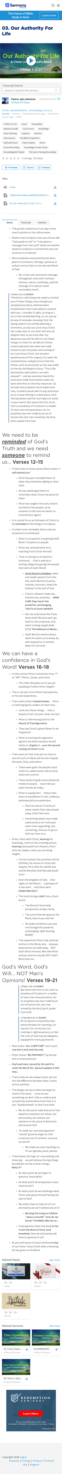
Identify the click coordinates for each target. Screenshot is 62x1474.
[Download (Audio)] (55, 187)
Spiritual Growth (11, 128)
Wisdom (38, 133)
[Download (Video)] (55, 195)
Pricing (26, 1460)
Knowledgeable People (14, 152)
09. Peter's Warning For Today (20, 1378)
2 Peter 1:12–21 (10, 124)
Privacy (37, 1460)
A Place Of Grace (20, 102)
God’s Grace (28, 128)
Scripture (25, 133)
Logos (23, 1457)
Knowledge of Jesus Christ (35, 147)
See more (54, 1260)
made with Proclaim (48, 99)
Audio (13, 187)
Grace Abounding (11, 147)
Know (42, 142)
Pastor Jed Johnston (23, 99)
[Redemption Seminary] (31, 1410)
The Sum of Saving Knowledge (42, 152)
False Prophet (28, 142)
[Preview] (26, 1349)
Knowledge (44, 128)
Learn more (49, 15)
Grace (24, 124)
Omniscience (9, 138)
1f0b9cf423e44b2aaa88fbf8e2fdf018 (31, 195)
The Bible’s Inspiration (30, 138)
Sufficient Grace (11, 142)
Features (14, 1460)
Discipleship (37, 124)
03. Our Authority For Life (25, 203)
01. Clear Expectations (16, 1348)
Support (34, 1464)
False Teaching (10, 133)
